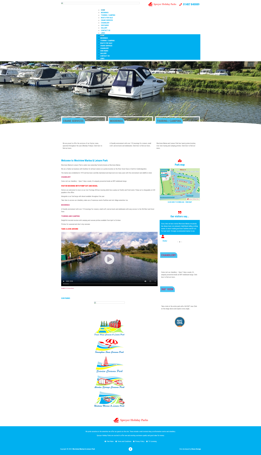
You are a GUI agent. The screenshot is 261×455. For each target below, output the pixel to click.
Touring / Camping (108, 15)
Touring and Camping (70, 216)
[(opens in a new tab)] (109, 309)
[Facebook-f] (130, 449)
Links (103, 33)
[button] (109, 259)
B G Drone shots (67, 288)
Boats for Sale (107, 18)
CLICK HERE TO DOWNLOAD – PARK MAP (180, 202)
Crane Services (107, 20)
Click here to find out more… (142, 146)
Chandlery (105, 23)
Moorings (104, 13)
